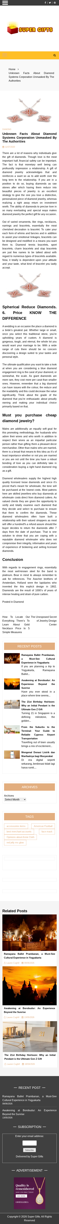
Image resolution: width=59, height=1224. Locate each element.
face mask (47, 831)
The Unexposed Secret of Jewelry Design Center (44, 621)
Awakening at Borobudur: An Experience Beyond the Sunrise (38, 684)
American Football (43, 826)
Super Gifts (37, 1156)
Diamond (6, 129)
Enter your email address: (29, 1146)
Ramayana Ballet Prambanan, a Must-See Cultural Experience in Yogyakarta (38, 659)
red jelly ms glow (15, 842)
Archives (9, 795)
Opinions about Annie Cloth (20, 837)
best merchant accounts (19, 831)
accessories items (16, 826)
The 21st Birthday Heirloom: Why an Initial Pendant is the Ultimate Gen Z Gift (38, 705)
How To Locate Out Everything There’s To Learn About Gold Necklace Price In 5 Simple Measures (16, 625)
